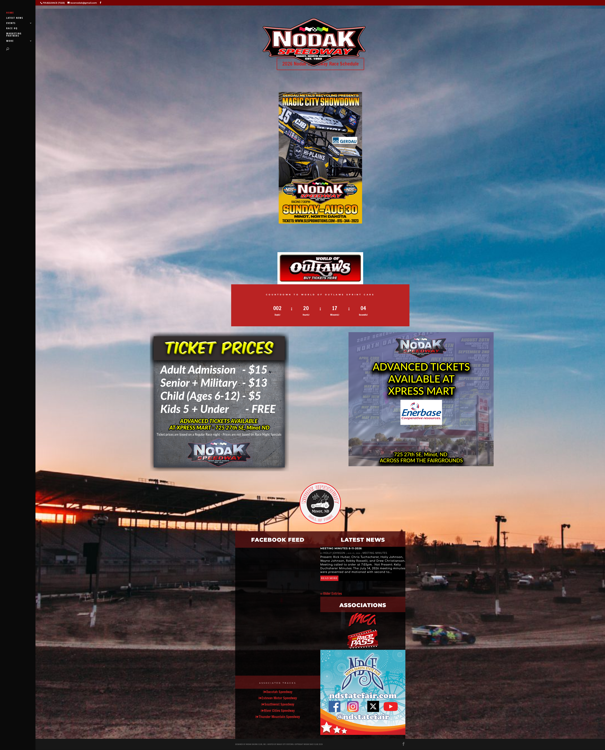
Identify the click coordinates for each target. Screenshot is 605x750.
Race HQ (12, 28)
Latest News (14, 18)
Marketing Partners (14, 34)
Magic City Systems (285, 744)
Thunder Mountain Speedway (279, 716)
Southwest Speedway (279, 704)
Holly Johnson (334, 553)
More (10, 41)
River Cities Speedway (279, 710)
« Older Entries (331, 593)
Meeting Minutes (375, 553)
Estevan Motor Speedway (279, 697)
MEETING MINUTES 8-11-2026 (341, 548)
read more (329, 578)
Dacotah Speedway (279, 691)
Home (10, 13)
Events (11, 23)
